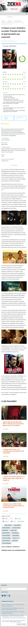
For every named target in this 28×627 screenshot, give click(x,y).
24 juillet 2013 (5, 41)
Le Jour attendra (6, 538)
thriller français (6, 543)
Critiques (9, 21)
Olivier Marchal (6, 540)
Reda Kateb (14, 540)
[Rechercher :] (14, 17)
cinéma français (6, 527)
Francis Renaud (6, 533)
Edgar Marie (5, 530)
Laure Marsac (16, 535)
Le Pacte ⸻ (16, 538)
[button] (26, 14)
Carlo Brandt (17, 525)
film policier (13, 530)
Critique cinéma (16, 527)
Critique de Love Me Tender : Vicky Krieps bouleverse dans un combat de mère (13, 505)
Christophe (12, 41)
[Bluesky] (2, 596)
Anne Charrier (8, 525)
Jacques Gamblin (6, 535)
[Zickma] (14, 11)
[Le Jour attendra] (9, 59)
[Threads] (9, 596)
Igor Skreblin (15, 533)
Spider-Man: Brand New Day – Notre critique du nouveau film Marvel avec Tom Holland (13, 423)
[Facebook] (5, 596)
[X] (7, 596)
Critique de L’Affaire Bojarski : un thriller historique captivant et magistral (14, 478)
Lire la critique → (6, 429)
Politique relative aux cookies (15, 621)
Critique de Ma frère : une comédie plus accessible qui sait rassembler (13, 451)
